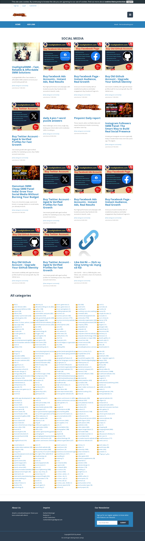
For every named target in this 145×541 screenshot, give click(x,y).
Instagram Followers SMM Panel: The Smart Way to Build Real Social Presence (118, 127)
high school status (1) (63, 385)
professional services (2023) (86, 418)
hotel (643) (80, 356)
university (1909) (82, 449)
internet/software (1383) (85, 374)
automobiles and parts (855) (44, 313)
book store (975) (40, 345)
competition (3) (82, 327)
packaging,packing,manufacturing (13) (47, 436)
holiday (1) (59, 387)
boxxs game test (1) (62, 305)
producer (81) (81, 407)
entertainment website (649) (23, 380)
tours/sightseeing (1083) (43, 469)
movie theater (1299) (20, 414)
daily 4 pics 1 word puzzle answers (54, 119)
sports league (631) (20, 463)
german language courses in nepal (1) (68, 360)
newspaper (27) (40, 409)
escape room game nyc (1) (22, 389)
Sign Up (16, 6)
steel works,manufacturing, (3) (23, 476)
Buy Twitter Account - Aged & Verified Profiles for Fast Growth (25, 140)
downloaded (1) (104, 347)
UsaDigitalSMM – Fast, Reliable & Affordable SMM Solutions (25, 69)
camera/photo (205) (62, 325)
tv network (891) (61, 467)
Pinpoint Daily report (87, 118)
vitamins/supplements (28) (86, 458)
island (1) (80, 376)
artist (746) (17, 338)
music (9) (17, 418)
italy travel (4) (81, 378)
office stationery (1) (41, 416)
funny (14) (38, 385)
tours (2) (38, 467)
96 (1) (15, 305)
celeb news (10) (61, 333)
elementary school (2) (21, 369)
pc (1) (58, 405)
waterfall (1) (81, 461)
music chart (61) (19, 423)
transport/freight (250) (42, 476)
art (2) (16, 336)
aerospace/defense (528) (22, 309)
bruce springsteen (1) (63, 309)
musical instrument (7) (21, 434)
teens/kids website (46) (42, 447)
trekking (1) (60, 458)
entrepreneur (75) (19, 385)
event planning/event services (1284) (47, 351)
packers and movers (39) (43, 438)
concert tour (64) (82, 340)
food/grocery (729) (41, 376)
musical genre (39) (20, 432)
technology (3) (18, 487)
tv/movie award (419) (63, 485)
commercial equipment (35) (86, 316)
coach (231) (81, 307)
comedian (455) (82, 313)
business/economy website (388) (67, 320)
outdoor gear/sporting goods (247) (46, 432)
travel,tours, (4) (61, 449)
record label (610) (83, 436)
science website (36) (105, 418)
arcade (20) (17, 331)
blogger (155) (39, 333)
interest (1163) (82, 371)
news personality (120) (42, 403)
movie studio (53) (19, 411)
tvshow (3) (59, 487)
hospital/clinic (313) (83, 354)
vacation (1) (81, 454)
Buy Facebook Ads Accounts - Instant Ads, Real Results (54, 79)
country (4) (102, 309)
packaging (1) (39, 434)
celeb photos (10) (62, 336)
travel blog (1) (39, 487)
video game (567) (83, 456)
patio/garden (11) (62, 403)
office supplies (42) (41, 418)
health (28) (59, 371)
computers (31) (82, 331)
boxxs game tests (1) (63, 307)
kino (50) (80, 389)
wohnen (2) (81, 481)
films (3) (37, 367)
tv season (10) (60, 469)
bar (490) (38, 327)
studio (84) (17, 481)
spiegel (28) (17, 456)
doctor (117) (102, 342)
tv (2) (58, 461)
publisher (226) (82, 425)
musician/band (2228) (21, 436)
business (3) (60, 313)
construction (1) (82, 345)
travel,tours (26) (61, 447)
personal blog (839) (62, 411)
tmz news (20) (39, 458)
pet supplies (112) (62, 423)
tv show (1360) (61, 472)
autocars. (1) (39, 311)
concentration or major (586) (86, 338)
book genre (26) (40, 340)
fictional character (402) (42, 362)
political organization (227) (64, 440)
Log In (24, 6)
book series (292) (40, 342)
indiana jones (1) (82, 362)
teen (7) (37, 445)
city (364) (59, 345)
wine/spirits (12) (82, 478)
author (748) (39, 309)
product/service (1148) (84, 411)
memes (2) (102, 385)
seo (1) (101, 425)
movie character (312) (21, 407)
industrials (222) (82, 365)
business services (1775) (64, 318)
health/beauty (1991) (63, 374)
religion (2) (102, 400)
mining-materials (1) (105, 394)
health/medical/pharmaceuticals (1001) (69, 376)
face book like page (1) (42, 354)
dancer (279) (103, 320)
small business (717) (105, 438)
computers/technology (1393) (86, 336)
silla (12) (101, 432)
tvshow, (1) (81, 445)
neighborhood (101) (20, 440)
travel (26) (38, 483)
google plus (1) (61, 362)
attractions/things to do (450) (44, 307)
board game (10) (40, 336)
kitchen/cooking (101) (84, 391)
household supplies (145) (85, 358)
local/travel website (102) (107, 374)
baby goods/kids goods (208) (44, 318)
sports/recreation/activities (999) (24, 469)
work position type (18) (84, 485)
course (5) (102, 311)
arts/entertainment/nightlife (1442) (25, 340)
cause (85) (59, 329)
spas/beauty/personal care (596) (24, 454)
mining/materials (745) (106, 391)
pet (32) (58, 418)
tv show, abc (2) (61, 481)
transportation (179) (41, 478)
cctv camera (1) (61, 331)
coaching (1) (81, 309)
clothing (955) (60, 347)
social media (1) (19, 445)
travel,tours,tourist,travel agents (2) (67, 452)
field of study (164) (41, 365)
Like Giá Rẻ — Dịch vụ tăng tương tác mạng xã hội (87, 264)
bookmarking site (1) (41, 347)
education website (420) (21, 360)
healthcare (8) (60, 383)
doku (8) (101, 345)
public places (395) (83, 423)
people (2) (59, 407)
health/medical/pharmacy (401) (66, 378)
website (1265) (82, 463)
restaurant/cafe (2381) (106, 405)
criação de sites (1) (105, 313)
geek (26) (59, 356)
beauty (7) (38, 329)
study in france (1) (20, 483)
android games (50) (20, 318)
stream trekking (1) (20, 478)
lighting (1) (102, 367)
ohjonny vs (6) (39, 420)
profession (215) (82, 416)
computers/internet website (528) (88, 333)
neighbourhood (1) (41, 398)
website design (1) (83, 465)
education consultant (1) (22, 358)
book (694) (38, 338)
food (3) (37, 371)
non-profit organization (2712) (44, 414)
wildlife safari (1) (82, 476)
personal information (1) (64, 414)
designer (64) (103, 327)
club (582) (80, 305)
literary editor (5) (104, 369)
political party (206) (83, 398)
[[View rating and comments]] (20, 85)
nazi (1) (16, 438)
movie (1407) (18, 405)
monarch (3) (18, 400)
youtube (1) (102, 452)
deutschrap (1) (103, 329)
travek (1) (38, 481)
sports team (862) (19, 465)
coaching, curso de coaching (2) (87, 311)
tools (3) (37, 461)
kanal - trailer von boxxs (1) (86, 387)
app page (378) (19, 325)
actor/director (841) (20, 307)
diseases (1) (103, 336)
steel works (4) (18, 474)
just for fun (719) (82, 385)
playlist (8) (59, 434)
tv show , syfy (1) (61, 478)
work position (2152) (84, 483)
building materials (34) (63, 311)
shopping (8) (103, 427)
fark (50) (38, 358)
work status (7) (103, 445)
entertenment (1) (19, 383)
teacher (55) (18, 485)
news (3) (38, 400)
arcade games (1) (19, 333)
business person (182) (63, 316)
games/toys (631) (40, 391)
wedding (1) (81, 469)
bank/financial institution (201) (45, 322)
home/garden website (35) (64, 394)
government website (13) (64, 369)
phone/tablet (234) (62, 427)
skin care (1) (103, 436)
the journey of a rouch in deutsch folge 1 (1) (49, 452)
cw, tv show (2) (103, 318)
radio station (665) (83, 427)
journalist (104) (82, 383)
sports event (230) (20, 461)
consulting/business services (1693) (89, 347)
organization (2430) (41, 427)
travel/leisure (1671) (62, 454)
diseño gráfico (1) (104, 338)
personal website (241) (63, 416)
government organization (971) (66, 367)
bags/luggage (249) (41, 320)
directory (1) (103, 333)
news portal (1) (40, 405)
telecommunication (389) (43, 449)
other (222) (38, 429)
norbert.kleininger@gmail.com (52, 520)
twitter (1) (80, 447)
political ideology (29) (63, 438)
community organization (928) (87, 320)
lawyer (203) (103, 360)
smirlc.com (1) (103, 440)
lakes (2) (101, 354)
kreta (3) (80, 394)
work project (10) (82, 487)
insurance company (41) (85, 369)
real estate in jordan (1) (85, 434)
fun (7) (37, 383)
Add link (31, 24)
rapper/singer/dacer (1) (85, 429)
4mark (79, 534)
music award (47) (19, 420)
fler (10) (37, 369)
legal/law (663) (103, 362)
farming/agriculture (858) (43, 360)
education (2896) (19, 356)
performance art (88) (63, 409)
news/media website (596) (43, 407)
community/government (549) (86, 322)
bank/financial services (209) (44, 325)
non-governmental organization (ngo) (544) (49, 411)
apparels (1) (18, 327)
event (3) (17, 394)
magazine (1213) (104, 376)
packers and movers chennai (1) (45, 440)
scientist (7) (102, 420)
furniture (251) (39, 387)
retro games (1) (104, 409)
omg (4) (37, 423)
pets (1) (58, 425)
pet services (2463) (62, 420)
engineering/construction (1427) (24, 376)
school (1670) (103, 411)
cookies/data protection (115, 2)
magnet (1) (102, 378)
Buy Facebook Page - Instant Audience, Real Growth (87, 79)
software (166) (18, 449)
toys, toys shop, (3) (41, 472)
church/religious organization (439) (67, 342)
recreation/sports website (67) (87, 438)
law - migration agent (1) (106, 358)
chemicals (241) (61, 340)
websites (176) (82, 467)
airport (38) (17, 311)
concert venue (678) (83, 342)
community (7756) (83, 318)
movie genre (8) (19, 409)
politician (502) (82, 400)
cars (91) (59, 327)
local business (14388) (106, 371)
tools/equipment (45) (42, 463)
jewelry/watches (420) (84, 380)
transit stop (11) (40, 474)
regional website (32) (105, 398)
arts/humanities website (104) (23, 342)
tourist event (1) (40, 465)
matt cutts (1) (103, 380)
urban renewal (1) (83, 452)
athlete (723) (18, 347)
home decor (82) (61, 389)
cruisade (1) (102, 316)
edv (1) (16, 362)
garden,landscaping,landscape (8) (67, 351)
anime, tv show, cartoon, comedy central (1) (28, 322)
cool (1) (101, 305)
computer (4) (81, 329)
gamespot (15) (39, 394)
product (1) (81, 409)
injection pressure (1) (84, 367)
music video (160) (19, 427)
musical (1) (17, 429)
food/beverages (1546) (42, 374)
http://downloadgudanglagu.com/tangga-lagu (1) (93, 360)
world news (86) (104, 447)
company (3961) (82, 325)
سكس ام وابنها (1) (104, 454)
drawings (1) (18, 351)
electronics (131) (19, 367)
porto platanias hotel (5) (85, 403)
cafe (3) (58, 322)
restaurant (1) (103, 403)
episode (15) (18, 387)
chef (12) (59, 338)
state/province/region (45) (22, 472)
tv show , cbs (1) (61, 476)
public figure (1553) (83, 420)
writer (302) (102, 449)
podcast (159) (60, 436)
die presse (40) (103, 331)
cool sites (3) (103, 307)
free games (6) (40, 378)
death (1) (102, 322)
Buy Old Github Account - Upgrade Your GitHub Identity (118, 79)
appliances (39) (19, 329)
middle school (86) (105, 387)
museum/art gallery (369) (22, 416)
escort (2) (17, 391)
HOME (17, 24)
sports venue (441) (20, 467)
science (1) (102, 416)
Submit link (33, 6)
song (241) (17, 452)
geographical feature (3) (64, 358)
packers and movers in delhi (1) (66, 398)
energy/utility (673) (20, 374)
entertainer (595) (19, 378)
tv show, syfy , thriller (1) (64, 483)
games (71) (38, 389)
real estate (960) (82, 432)
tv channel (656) (61, 463)
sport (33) (17, 458)
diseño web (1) (103, 340)
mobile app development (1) (23, 398)
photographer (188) (62, 429)
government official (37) (64, 365)
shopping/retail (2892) (106, 429)
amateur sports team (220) (22, 316)
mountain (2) (18, 403)
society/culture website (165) (23, 447)
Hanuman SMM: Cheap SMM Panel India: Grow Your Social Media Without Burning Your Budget (25, 191)
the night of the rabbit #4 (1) (44, 454)
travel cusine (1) (61, 445)
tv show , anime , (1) (62, 474)
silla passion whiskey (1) (107, 434)
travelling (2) (60, 456)
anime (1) (17, 320)
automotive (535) (40, 316)
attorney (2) (39, 305)
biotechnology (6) (40, 331)
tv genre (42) (60, 465)
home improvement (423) (64, 391)
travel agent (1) (40, 485)
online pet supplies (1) (42, 425)
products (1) (81, 414)
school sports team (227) (107, 414)
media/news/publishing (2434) (108, 383)
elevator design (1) (20, 371)
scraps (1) (102, 423)
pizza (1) (59, 432)
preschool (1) (81, 405)
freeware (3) (39, 380)
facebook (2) (39, 356)
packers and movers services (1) (66, 400)
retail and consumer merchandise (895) (111, 407)
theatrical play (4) (40, 456)
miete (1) (101, 389)
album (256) (17, 313)
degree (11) (102, 325)
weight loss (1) (82, 472)
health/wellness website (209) (66, 380)
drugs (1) (17, 354)
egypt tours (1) (18, 365)
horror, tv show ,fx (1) (84, 351)
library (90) (102, 365)
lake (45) (101, 351)
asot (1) (16, 345)
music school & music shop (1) (23, 425)
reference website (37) (84, 440)
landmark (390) (103, 356)
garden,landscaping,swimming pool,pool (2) (70, 354)
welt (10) (80, 474)
